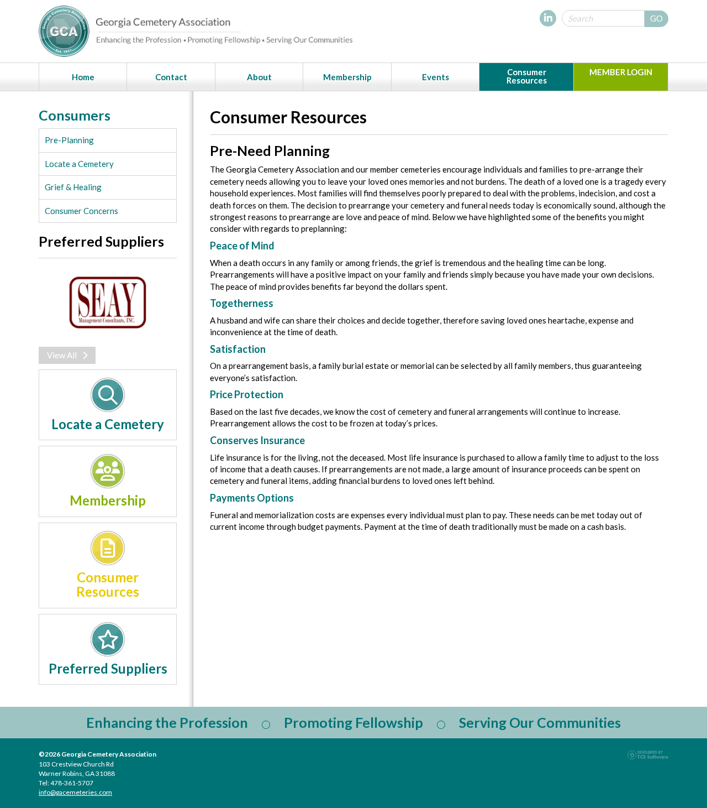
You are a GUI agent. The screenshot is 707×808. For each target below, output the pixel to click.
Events (435, 77)
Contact (171, 77)
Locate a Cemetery (79, 164)
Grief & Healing (73, 187)
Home (83, 77)
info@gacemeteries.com (75, 792)
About (259, 77)
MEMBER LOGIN (620, 72)
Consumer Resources (526, 76)
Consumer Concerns (81, 211)
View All (62, 355)
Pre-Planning (69, 140)
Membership (347, 77)
